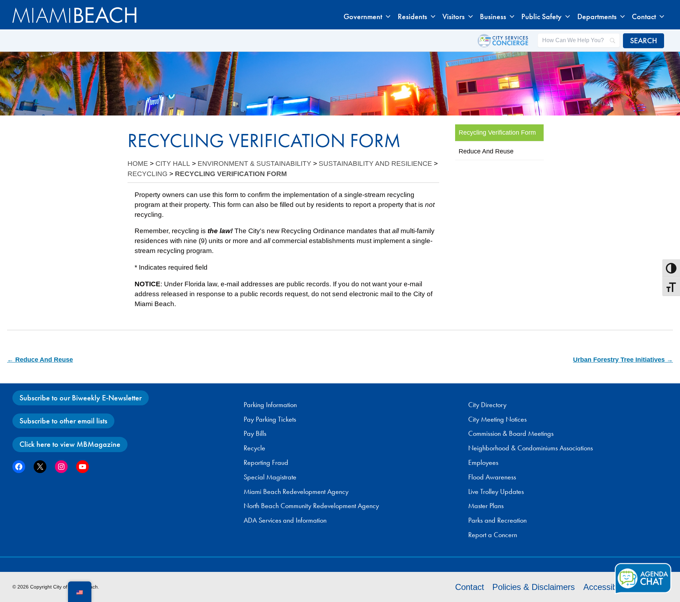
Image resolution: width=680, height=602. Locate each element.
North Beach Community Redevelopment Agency (311, 505)
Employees (483, 462)
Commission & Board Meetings (511, 433)
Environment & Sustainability (254, 163)
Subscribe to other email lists (63, 421)
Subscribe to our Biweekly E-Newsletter (80, 398)
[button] (386, 16)
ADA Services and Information (285, 520)
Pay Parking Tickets (270, 419)
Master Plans (486, 505)
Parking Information (270, 404)
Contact (469, 587)
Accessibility (606, 587)
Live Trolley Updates (496, 491)
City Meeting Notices (497, 419)
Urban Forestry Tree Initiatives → (623, 359)
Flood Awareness (492, 477)
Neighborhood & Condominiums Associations (530, 448)
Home (138, 163)
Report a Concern (492, 534)
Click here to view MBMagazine (69, 444)
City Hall (172, 163)
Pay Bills (255, 433)
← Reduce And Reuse (40, 359)
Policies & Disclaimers (533, 587)
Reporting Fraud (266, 462)
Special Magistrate (270, 477)
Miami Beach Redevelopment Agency (296, 491)
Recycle (254, 448)
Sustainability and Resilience (375, 163)
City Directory (487, 404)
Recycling (148, 174)
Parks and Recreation (497, 520)
